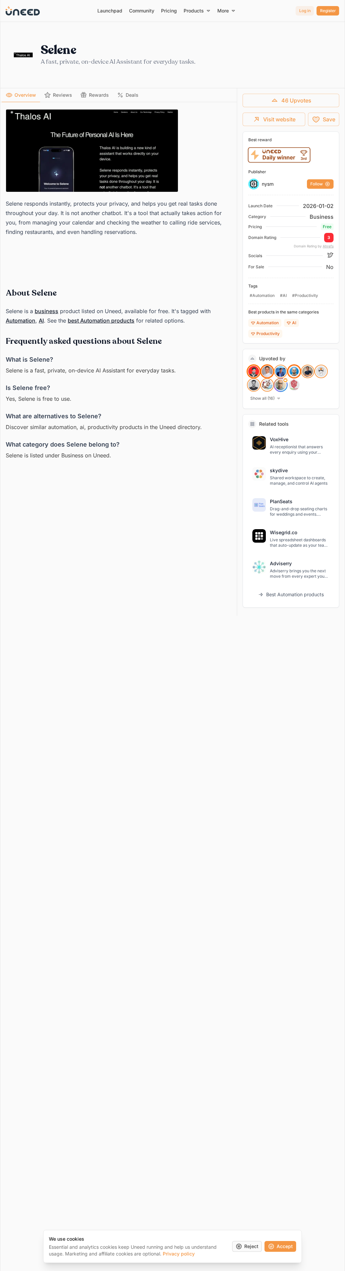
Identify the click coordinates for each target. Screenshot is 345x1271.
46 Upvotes (296, 100)
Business (322, 216)
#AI (283, 295)
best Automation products (101, 320)
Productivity (268, 333)
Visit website (279, 119)
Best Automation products (295, 594)
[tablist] (118, 95)
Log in (305, 10)
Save (329, 119)
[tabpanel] (118, 285)
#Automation (262, 295)
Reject (251, 1246)
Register (328, 10)
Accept (285, 1246)
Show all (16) (262, 398)
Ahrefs (328, 246)
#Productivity (305, 295)
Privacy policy (179, 1254)
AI (41, 320)
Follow (316, 183)
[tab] (21, 95)
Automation (20, 320)
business (46, 311)
